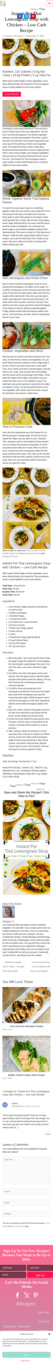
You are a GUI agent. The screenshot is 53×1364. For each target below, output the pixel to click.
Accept (26, 1355)
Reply (48, 1134)
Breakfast (10, 1326)
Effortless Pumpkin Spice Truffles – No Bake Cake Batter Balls (13, 963)
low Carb (43, 1321)
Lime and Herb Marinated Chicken (26, 1026)
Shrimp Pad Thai (9, 556)
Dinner (4, 1029)
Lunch (10, 1029)
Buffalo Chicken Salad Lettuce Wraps (26, 1075)
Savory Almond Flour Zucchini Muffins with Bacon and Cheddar (40, 963)
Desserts (24, 1326)
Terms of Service (17, 1226)
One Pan (43, 1312)
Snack (10, 1078)
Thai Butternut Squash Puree (27, 553)
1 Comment (7, 36)
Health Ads (33, 9)
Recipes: (26, 1304)
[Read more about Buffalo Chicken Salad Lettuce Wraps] (26, 1054)
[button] (49, 1334)
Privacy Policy (25, 1360)
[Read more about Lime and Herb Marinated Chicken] (26, 1005)
